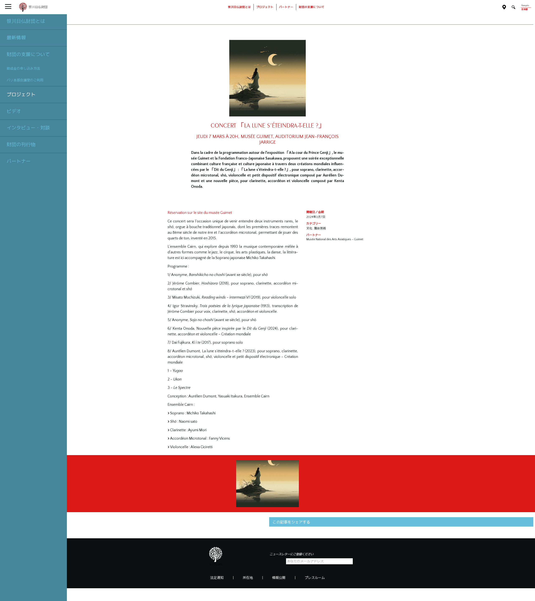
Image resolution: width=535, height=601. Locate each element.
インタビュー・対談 (28, 127)
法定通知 (217, 578)
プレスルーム (315, 578)
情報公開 (278, 578)
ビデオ (14, 111)
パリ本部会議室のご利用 (25, 80)
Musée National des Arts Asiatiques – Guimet (334, 239)
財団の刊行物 (21, 144)
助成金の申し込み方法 (23, 68)
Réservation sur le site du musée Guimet (200, 213)
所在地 (248, 578)
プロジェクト (21, 94)
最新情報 (16, 37)
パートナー (19, 161)
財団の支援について (28, 54)
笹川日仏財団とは (26, 21)
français (525, 5)
